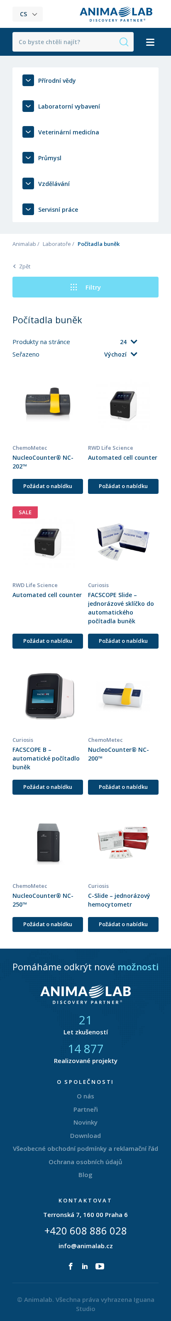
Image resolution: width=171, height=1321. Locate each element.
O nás (85, 1096)
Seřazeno (26, 354)
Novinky (85, 1122)
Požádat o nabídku (47, 486)
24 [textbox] (123, 342)
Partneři (85, 1109)
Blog (85, 1174)
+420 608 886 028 (85, 1230)
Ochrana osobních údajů (85, 1161)
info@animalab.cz (86, 1246)
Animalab (24, 244)
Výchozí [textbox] (115, 354)
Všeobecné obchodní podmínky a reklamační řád (85, 1148)
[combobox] (104, 342)
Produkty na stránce (42, 341)
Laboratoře (57, 244)
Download (85, 1135)
